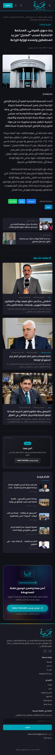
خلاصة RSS (48, 737)
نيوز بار (50, 684)
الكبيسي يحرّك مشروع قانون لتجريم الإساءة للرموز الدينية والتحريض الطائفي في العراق (29, 413)
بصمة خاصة (48, 704)
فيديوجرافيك (47, 700)
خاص (49, 297)
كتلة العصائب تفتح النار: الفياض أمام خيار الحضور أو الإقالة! (30, 358)
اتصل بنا (49, 669)
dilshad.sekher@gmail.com (40, 734)
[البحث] (21, 5)
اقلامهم (49, 696)
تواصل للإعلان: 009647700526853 (27, 460)
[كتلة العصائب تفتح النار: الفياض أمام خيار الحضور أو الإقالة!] (27, 333)
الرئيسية (50, 17)
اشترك (7, 5)
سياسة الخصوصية (45, 673)
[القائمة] (49, 5)
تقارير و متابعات (42, 17)
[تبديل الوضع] (15, 5)
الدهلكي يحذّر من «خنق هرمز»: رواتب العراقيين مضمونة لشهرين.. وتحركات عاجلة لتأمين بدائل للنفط (28, 305)
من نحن (49, 665)
